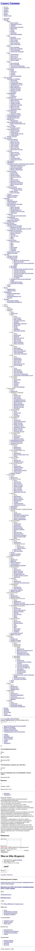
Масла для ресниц (15, 44)
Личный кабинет (8, 940)
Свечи (9, 284)
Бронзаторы (13, 28)
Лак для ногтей (14, 63)
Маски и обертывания (16, 169)
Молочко (12, 234)
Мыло (12, 185)
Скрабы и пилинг (15, 103)
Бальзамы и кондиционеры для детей (20, 228)
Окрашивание (11, 217)
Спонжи (12, 73)
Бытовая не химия (12, 257)
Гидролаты (13, 92)
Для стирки (13, 266)
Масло (12, 238)
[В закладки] (6, 872)
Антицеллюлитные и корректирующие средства (20, 164)
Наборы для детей (12, 253)
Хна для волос (14, 218)
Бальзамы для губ (15, 128)
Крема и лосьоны (15, 153)
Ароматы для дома (12, 256)
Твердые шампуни (12, 201)
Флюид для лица (15, 102)
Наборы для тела (11, 197)
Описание (7, 793)
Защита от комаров (12, 195)
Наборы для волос (12, 221)
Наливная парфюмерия (13, 293)
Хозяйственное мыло (16, 282)
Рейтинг (3, 850)
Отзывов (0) (7, 794)
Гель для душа (14, 141)
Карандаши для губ (15, 58)
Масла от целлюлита (16, 168)
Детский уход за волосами (14, 225)
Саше (8, 286)
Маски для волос (15, 207)
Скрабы (12, 156)
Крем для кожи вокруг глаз (17, 123)
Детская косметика (9, 223)
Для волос (7, 198)
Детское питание (12, 224)
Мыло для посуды (19, 261)
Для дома (6, 254)
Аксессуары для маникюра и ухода (20, 67)
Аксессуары (10, 69)
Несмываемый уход (15, 210)
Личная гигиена (11, 171)
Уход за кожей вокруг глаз (14, 122)
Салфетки (13, 250)
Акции (6, 934)
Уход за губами (14, 60)
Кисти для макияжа (15, 76)
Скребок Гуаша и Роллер (11, 730)
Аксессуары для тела (16, 159)
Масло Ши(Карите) (9, 904)
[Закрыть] (1, 723)
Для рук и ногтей (12, 187)
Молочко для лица (15, 90)
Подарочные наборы (13, 300)
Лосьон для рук (18, 189)
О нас (5, 910)
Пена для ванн (14, 146)
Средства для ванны (19, 270)
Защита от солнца (15, 113)
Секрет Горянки (10, 3)
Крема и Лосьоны (15, 233)
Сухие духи (10, 295)
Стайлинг (10, 214)
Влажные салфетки (15, 176)
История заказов (8, 942)
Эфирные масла (11, 290)
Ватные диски (14, 174)
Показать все (14, 313)
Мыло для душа (14, 148)
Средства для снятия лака (17, 66)
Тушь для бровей (15, 50)
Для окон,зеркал (18, 276)
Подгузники (13, 247)
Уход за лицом (8, 77)
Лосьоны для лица (15, 89)
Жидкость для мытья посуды (21, 260)
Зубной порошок (15, 130)
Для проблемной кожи (13, 116)
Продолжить (4, 852)
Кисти (12, 70)
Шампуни (10, 200)
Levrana (6, 740)
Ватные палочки (15, 175)
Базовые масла (11, 289)
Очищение (13, 71)
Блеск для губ (14, 56)
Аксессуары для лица (16, 99)
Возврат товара (8, 922)
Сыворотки (13, 212)
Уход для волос (11, 205)
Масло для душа (14, 142)
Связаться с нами (8, 920)
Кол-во (2, 870)
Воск (11, 178)
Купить (3, 872)
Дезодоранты (10, 161)
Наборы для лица (12, 136)
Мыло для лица (14, 86)
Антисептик (13, 172)
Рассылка (6, 944)
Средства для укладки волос (18, 215)
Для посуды (13, 259)
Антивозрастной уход (13, 117)
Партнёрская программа (10, 932)
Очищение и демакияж (13, 79)
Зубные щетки (14, 135)
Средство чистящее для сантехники (23, 273)
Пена (11, 246)
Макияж (6, 20)
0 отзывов (3, 874)
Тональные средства (16, 24)
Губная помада (14, 54)
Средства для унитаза (20, 272)
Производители (8, 930)
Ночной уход (10, 119)
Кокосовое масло (6, 897)
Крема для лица (14, 100)
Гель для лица (14, 81)
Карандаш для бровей (16, 48)
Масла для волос (15, 208)
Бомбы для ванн (14, 143)
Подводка (13, 37)
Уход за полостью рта (13, 129)
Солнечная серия (12, 110)
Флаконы (9, 297)
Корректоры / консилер (16, 27)
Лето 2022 (7, 18)
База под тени (14, 41)
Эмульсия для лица (15, 109)
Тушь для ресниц (15, 43)
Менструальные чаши (16, 184)
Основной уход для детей (14, 230)
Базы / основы (14, 22)
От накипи (17, 277)
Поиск (5, 304)
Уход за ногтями (14, 64)
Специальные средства (16, 133)
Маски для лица (14, 106)
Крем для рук (14, 191)
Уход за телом (7, 138)
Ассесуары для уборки (16, 283)
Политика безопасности (10, 913)
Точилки (12, 74)
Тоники (12, 94)
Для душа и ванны (12, 139)
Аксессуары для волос (13, 220)
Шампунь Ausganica (9, 727)
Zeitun (5, 741)
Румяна (12, 31)
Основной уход (11, 97)
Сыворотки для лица (16, 105)
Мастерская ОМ (8, 737)
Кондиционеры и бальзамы (14, 204)
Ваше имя (3, 839)
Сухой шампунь (11, 202)
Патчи (12, 125)
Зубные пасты (14, 132)
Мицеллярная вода (15, 87)
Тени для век (14, 40)
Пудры (12, 30)
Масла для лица (14, 107)
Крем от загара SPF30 (10, 729)
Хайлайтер (13, 33)
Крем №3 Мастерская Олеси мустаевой (15, 726)
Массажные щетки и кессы (17, 165)
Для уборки (13, 267)
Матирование (14, 120)
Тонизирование (11, 93)
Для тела (9, 151)
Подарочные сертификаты (14, 302)
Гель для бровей (14, 47)
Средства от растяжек (16, 166)
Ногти (9, 61)
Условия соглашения (9, 914)
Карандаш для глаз (15, 38)
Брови (9, 45)
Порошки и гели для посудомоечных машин (23, 654)
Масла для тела (14, 152)
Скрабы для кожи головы (17, 211)
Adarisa (6, 734)
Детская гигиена (11, 240)
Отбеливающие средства (14, 115)
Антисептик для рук (16, 188)
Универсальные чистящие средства (23, 269)
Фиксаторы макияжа (16, 34)
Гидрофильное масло (16, 83)
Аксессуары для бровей (17, 51)
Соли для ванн (14, 145)
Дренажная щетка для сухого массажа (14, 731)
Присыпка (13, 248)
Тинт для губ (14, 57)
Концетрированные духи (14, 296)
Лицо (8, 21)
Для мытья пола (18, 274)
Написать (9, 874)
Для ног (9, 194)
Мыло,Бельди (14, 155)
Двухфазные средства (16, 84)
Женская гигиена (15, 181)
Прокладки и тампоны (16, 182)
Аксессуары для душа (16, 149)
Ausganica (6, 736)
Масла (5, 287)
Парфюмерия (7, 292)
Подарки (6, 299)
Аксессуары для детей (13, 251)
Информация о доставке (10, 911)
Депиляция (10, 162)
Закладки (6, 943)
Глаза (8, 35)
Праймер (12, 25)
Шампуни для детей (16, 227)
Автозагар (13, 112)
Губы (8, 53)
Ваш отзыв (4, 846)
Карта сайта (7, 923)
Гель (11, 243)
